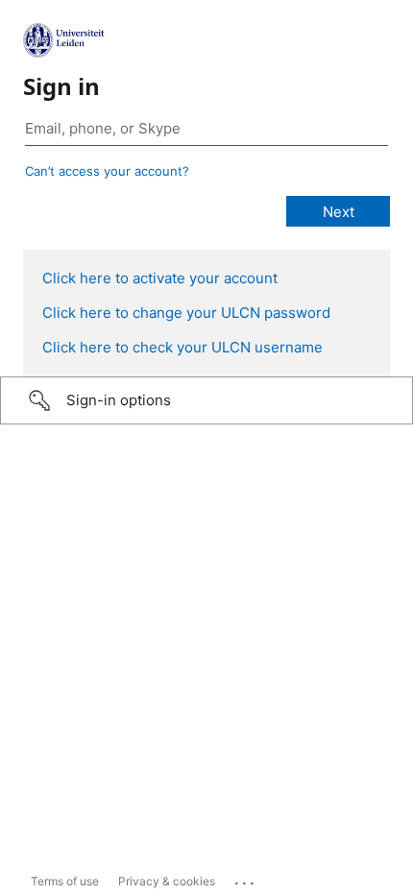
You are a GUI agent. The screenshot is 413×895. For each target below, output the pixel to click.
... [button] (245, 878)
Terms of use (65, 881)
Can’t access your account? (107, 171)
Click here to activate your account (160, 278)
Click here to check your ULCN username (182, 347)
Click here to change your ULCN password (186, 312)
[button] (206, 400)
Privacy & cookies (166, 881)
